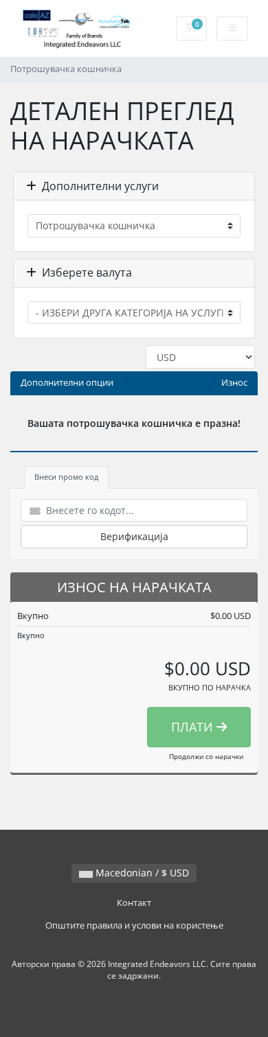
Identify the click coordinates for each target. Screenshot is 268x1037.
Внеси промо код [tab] (66, 476)
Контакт (134, 903)
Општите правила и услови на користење (134, 925)
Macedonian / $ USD (141, 872)
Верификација (134, 536)
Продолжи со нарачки (206, 756)
